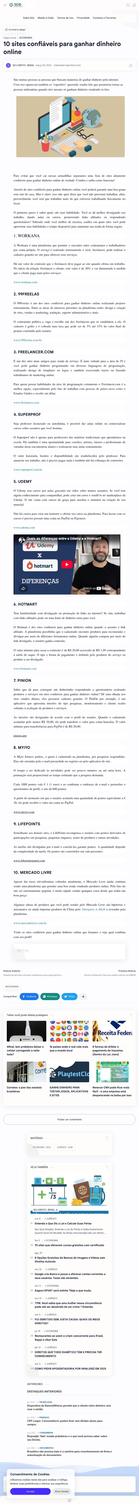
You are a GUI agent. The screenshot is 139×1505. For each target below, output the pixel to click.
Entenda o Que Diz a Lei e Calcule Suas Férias (63, 1223)
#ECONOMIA (11, 986)
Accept (30, 1491)
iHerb (101, 909)
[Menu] (69, 1500)
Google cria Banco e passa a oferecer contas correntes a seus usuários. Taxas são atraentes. (70, 1276)
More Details (62, 1491)
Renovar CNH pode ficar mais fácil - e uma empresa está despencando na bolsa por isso (112, 1091)
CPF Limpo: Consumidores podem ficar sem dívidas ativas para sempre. (64, 1422)
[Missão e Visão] (46, 18)
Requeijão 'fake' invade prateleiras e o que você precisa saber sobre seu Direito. (67, 1438)
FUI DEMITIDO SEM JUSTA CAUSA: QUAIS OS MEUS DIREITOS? (67, 1321)
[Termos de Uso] (65, 18)
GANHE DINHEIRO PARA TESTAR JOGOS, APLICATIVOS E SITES (69, 1091)
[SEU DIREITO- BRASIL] (23, 65)
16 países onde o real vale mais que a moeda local (69, 1048)
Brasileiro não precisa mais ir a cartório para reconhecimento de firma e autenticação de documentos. (69, 1453)
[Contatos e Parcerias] (104, 18)
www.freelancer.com (26, 402)
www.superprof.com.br (28, 469)
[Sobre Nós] (28, 18)
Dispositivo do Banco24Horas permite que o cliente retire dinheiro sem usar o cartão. (69, 1407)
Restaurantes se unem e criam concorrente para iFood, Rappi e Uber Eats (69, 1337)
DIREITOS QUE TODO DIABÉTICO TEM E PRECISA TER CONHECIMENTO (68, 1354)
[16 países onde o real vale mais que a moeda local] (69, 1031)
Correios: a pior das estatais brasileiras (24, 1089)
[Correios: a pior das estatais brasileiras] (26, 1072)
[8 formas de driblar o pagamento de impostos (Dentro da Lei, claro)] (112, 1031)
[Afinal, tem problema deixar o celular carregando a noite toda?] (26, 1031)
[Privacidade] (83, 18)
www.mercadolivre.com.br (30, 923)
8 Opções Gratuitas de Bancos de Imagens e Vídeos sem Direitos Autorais (70, 1259)
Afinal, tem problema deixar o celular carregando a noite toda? (25, 1050)
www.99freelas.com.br (28, 340)
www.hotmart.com (25, 668)
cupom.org (23, 950)
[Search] (128, 5)
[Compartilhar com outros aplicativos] (83, 996)
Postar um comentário (69, 1119)
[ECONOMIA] (52, 1240)
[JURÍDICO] (51, 1219)
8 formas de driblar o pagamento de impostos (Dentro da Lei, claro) (108, 1050)
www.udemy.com (24, 527)
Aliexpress (88, 909)
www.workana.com (25, 282)
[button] (133, 5)
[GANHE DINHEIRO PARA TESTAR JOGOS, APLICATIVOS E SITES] (69, 1072)
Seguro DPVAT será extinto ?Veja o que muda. (63, 1290)
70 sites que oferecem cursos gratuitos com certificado (69, 1245)
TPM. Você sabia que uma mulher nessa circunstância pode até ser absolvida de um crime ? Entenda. (68, 1305)
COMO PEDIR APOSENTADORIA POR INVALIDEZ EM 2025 (70, 1368)
